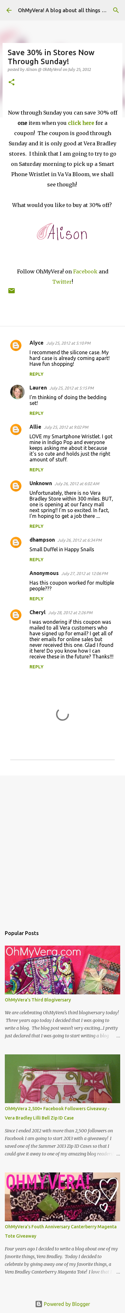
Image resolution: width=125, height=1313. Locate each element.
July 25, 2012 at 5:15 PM (71, 388)
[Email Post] (11, 293)
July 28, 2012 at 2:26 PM (70, 612)
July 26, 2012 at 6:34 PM (79, 540)
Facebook (85, 271)
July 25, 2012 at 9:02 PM (66, 427)
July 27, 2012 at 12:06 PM (84, 573)
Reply (36, 374)
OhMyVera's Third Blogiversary (38, 999)
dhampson (42, 540)
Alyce (36, 343)
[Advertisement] (62, 847)
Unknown (40, 483)
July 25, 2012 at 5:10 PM (68, 343)
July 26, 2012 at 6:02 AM (76, 483)
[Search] (116, 10)
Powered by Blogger (66, 1304)
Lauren (38, 387)
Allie (35, 427)
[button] (11, 82)
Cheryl (37, 612)
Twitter (62, 282)
